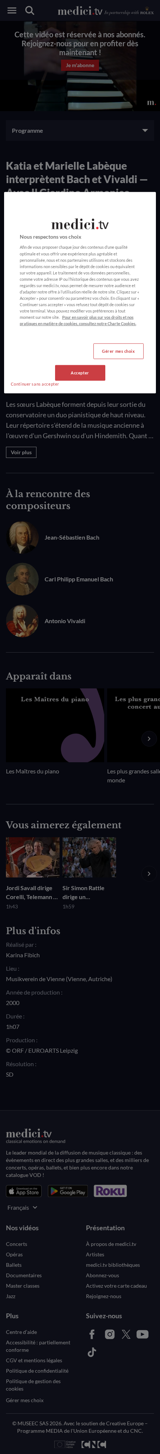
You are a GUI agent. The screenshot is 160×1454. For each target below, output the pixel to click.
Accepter (80, 372)
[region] (80, 292)
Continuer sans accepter (35, 383)
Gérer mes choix (118, 351)
